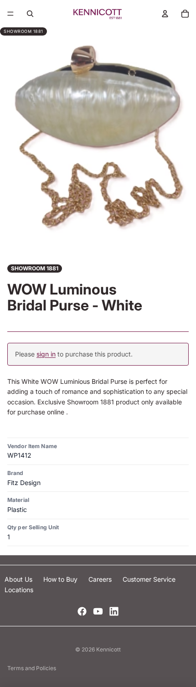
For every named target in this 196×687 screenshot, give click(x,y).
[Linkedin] (113, 611)
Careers (100, 579)
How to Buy (61, 579)
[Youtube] (98, 611)
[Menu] (10, 13)
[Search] (30, 14)
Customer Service (149, 579)
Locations (19, 590)
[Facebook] (82, 611)
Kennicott (108, 649)
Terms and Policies (31, 668)
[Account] (165, 14)
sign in (46, 354)
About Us (19, 579)
